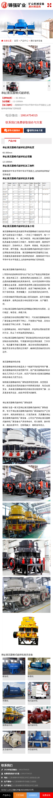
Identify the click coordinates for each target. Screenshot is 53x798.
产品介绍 (12, 141)
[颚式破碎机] (39, 698)
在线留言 (33, 795)
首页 (16, 41)
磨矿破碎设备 (36, 41)
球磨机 (5, 701)
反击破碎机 (7, 749)
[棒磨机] (39, 674)
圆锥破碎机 (7, 725)
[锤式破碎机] (39, 723)
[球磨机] (14, 698)
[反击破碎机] (14, 747)
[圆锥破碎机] (14, 723)
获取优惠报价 (13, 130)
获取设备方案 (36, 130)
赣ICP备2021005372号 (23, 790)
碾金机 (5, 676)
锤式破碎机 (33, 725)
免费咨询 (46, 795)
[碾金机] (14, 674)
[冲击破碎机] (39, 747)
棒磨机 (31, 676)
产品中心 (24, 41)
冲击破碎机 (33, 749)
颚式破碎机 (33, 701)
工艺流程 (20, 795)
